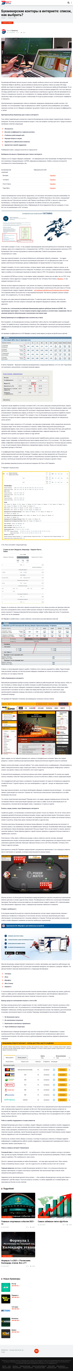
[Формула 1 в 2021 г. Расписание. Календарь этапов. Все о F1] (18, 1244)
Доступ (4, 1366)
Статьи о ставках (12, 18)
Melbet (14, 1330)
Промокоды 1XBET (40, 1367)
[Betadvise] (6, 2)
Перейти (53, 175)
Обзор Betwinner (60, 1366)
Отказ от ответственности (39, 1366)
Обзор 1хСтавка (6, 1367)
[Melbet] (5, 1338)
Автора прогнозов (63, 1367)
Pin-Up (14, 1284)
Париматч (15, 1295)
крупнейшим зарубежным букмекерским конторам (51, 290)
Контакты (15, 1366)
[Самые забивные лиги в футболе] (55, 1205)
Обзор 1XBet (51, 1366)
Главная (3, 18)
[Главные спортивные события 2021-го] (18, 1205)
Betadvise (14, 30)
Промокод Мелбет (28, 1367)
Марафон (60, 279)
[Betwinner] (5, 1326)
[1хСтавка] (5, 1314)
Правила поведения (25, 1366)
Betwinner (15, 1318)
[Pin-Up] (5, 1291)
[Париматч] (5, 1303)
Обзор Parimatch (17, 1367)
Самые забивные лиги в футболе (53, 1221)
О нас (9, 1366)
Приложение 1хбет (52, 1367)
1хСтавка (15, 1307)
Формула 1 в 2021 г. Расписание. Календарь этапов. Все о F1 (16, 1261)
